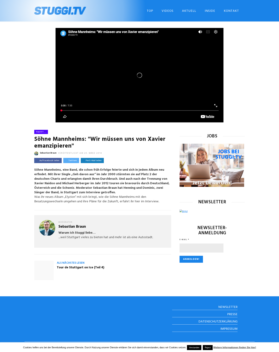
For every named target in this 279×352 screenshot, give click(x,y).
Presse (232, 314)
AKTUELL (189, 11)
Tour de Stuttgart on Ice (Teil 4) (80, 267)
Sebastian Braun (48, 153)
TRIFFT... (41, 132)
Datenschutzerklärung (218, 321)
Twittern (72, 160)
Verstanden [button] (194, 347)
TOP (150, 11)
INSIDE (210, 11)
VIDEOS (167, 11)
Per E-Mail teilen (93, 160)
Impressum (229, 328)
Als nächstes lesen (70, 263)
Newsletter (228, 307)
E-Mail (184, 239)
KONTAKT (231, 11)
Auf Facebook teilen (49, 160)
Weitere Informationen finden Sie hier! (234, 347)
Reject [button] (208, 347)
